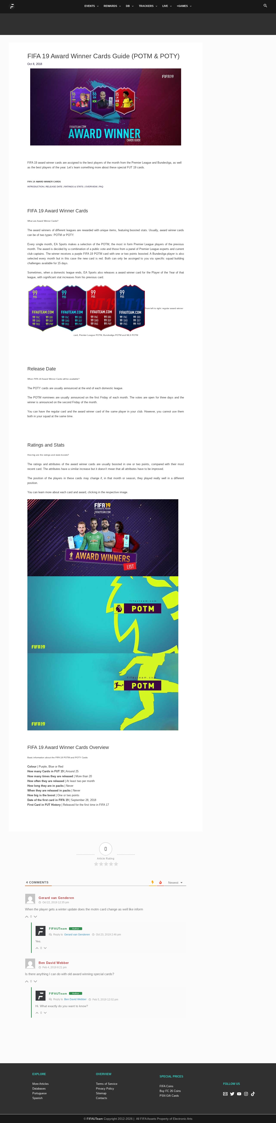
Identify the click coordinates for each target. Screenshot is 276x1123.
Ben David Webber (75, 999)
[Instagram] (246, 1094)
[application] (97, 6)
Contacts (101, 1098)
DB (128, 6)
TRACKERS (146, 6)
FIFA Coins (166, 1086)
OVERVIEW (91, 186)
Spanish (37, 1098)
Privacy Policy (105, 1088)
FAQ (101, 186)
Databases (39, 1088)
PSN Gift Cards (169, 1095)
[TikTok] (253, 1094)
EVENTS (90, 6)
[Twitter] (232, 1094)
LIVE (165, 6)
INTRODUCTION (35, 186)
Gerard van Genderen (77, 934)
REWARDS (110, 6)
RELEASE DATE (54, 186)
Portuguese (39, 1093)
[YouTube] (239, 1094)
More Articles (40, 1083)
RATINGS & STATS (73, 186)
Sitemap (101, 1093)
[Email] (225, 1094)
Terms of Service (106, 1083)
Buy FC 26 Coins (170, 1091)
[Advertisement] (138, 23)
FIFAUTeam (58, 928)
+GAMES (182, 6)
